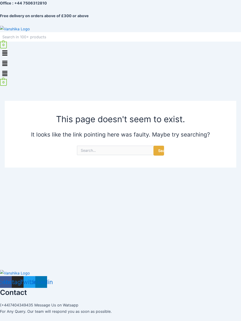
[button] (120, 53)
